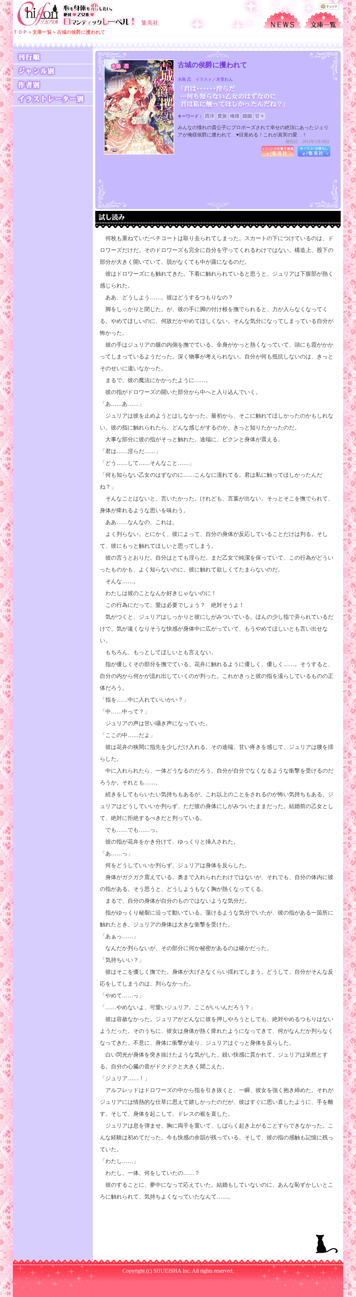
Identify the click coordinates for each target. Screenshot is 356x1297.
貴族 (222, 116)
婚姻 (247, 116)
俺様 (235, 116)
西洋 (210, 116)
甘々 (260, 116)
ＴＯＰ (20, 32)
